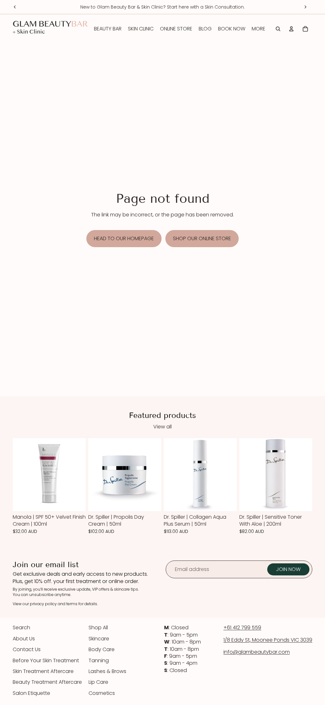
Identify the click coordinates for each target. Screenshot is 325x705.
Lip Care (98, 682)
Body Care (102, 649)
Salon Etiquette (31, 693)
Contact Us (27, 649)
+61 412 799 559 (242, 627)
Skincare (99, 638)
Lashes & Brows (107, 671)
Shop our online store (202, 238)
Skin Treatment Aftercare (43, 671)
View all (162, 426)
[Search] (278, 29)
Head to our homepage (124, 238)
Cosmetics (102, 693)
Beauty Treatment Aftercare (47, 682)
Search (21, 627)
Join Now (288, 569)
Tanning (99, 660)
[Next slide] (305, 7)
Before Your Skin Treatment (46, 660)
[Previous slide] (15, 7)
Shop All (98, 627)
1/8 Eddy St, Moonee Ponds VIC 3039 (267, 640)
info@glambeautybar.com (256, 652)
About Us (24, 638)
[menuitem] (259, 28)
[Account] (291, 29)
